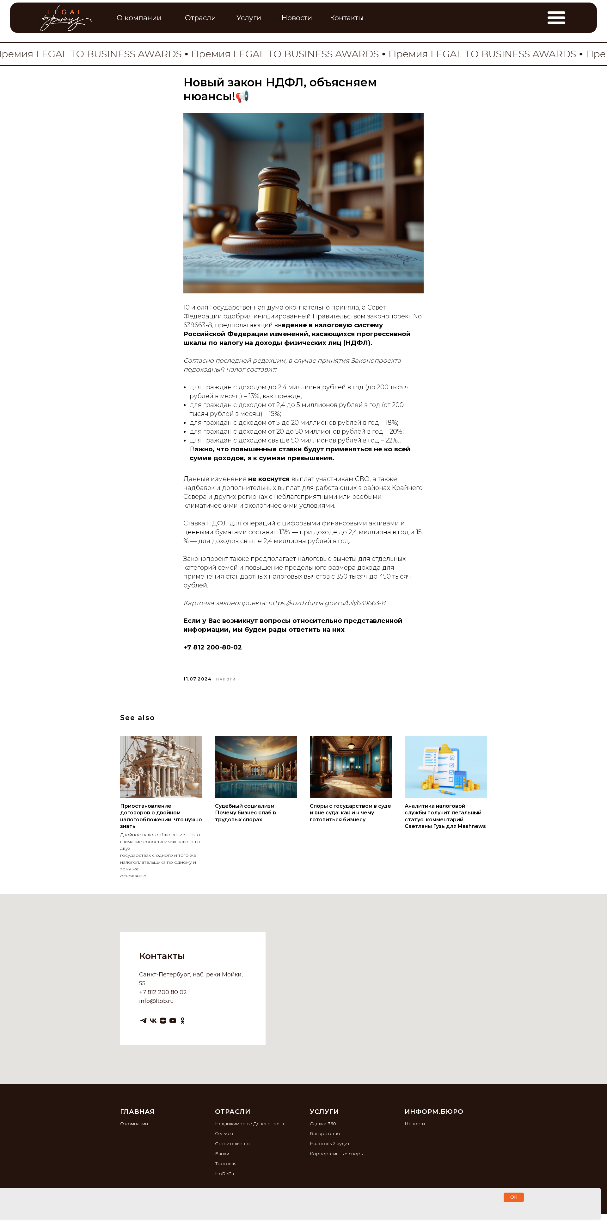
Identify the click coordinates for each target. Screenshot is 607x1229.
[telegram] (143, 1021)
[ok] (183, 1021)
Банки (222, 1154)
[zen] (163, 1021)
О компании (134, 1123)
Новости (415, 1123)
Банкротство (325, 1133)
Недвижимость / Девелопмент (250, 1123)
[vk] (153, 1021)
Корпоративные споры (337, 1154)
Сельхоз (224, 1133)
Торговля (225, 1163)
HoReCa (224, 1173)
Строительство (232, 1143)
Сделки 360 (323, 1123)
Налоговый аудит (330, 1143)
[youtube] (173, 1021)
